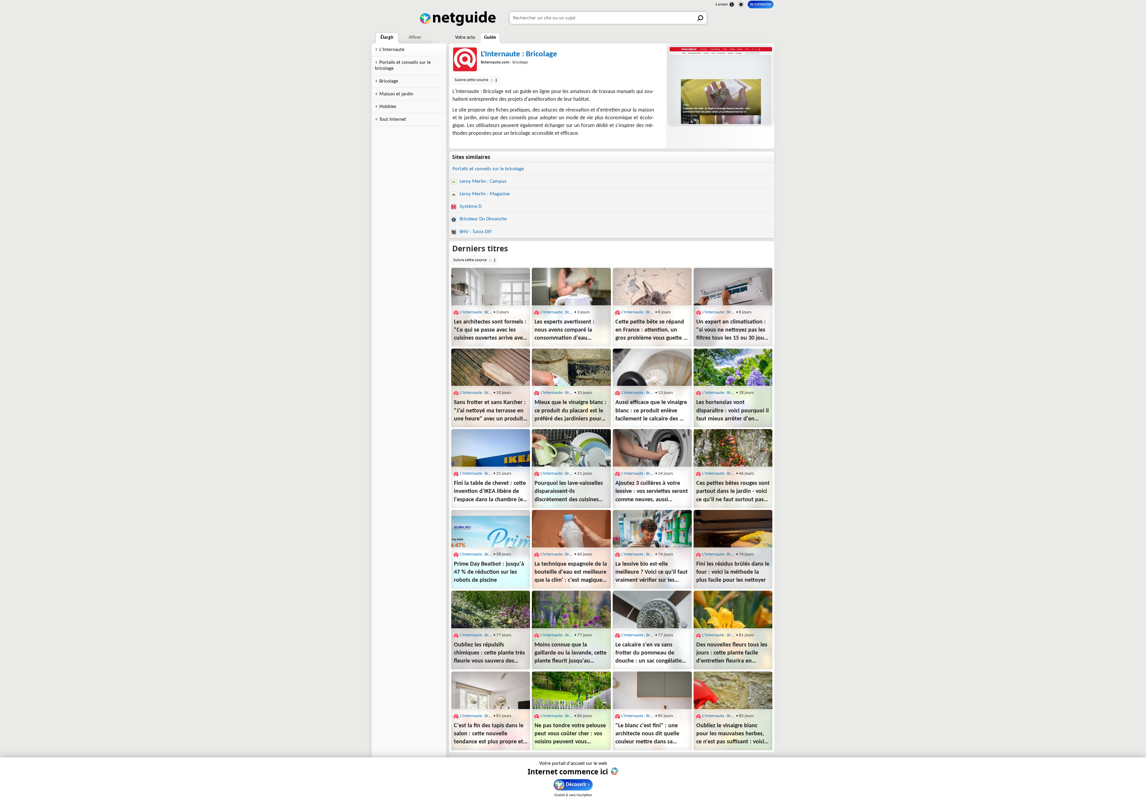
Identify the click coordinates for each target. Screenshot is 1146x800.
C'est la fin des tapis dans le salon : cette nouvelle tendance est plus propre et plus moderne (488, 734)
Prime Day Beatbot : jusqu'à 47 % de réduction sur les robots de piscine (489, 572)
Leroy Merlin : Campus (482, 181)
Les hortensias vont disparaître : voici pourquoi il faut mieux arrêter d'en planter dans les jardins (732, 411)
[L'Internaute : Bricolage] (720, 86)
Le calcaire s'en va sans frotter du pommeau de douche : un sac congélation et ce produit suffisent (650, 653)
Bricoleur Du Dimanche (482, 219)
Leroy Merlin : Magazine (484, 193)
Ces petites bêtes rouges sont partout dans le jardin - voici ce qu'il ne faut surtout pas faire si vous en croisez (733, 492)
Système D (469, 206)
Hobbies (387, 106)
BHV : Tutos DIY (475, 231)
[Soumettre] (701, 18)
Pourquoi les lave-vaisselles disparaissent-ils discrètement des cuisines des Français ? (569, 492)
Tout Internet (392, 119)
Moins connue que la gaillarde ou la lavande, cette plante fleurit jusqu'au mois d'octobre (570, 653)
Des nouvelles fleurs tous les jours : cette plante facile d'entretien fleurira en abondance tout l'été (731, 653)
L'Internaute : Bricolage (519, 54)
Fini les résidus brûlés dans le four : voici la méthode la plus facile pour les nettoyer (732, 572)
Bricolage (388, 81)
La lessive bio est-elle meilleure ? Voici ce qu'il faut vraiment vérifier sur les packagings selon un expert (651, 572)
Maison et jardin (396, 94)
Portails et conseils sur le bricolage (403, 65)
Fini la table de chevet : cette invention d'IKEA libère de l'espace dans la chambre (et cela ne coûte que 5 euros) (490, 492)
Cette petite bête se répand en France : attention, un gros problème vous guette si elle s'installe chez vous (651, 330)
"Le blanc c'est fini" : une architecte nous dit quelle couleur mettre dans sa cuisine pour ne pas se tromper (647, 734)
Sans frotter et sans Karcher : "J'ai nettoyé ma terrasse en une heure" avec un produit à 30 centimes (490, 411)
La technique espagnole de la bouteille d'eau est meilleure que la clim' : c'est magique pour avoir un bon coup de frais (571, 572)
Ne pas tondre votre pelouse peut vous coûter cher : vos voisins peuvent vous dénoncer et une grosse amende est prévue (570, 734)
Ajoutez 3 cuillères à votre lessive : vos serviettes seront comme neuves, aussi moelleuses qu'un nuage (651, 492)
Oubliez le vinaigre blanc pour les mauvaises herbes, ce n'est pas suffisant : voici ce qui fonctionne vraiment (730, 734)
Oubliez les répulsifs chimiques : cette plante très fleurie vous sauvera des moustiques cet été (489, 653)
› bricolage (504, 62)
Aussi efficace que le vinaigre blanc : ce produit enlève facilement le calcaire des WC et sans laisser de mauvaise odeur (651, 411)
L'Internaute (391, 49)
